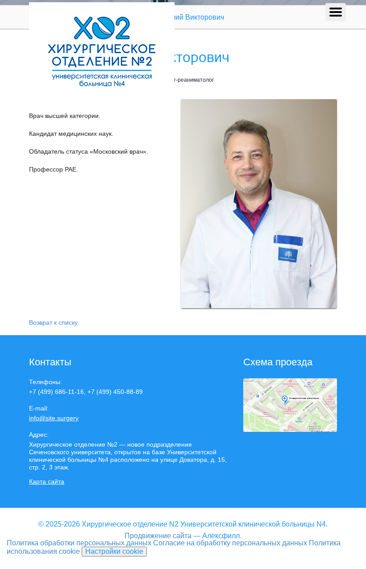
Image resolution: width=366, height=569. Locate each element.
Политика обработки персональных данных (79, 543)
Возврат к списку (53, 322)
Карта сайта (46, 481)
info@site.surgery (54, 418)
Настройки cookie (114, 551)
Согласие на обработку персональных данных (230, 543)
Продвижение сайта (158, 536)
